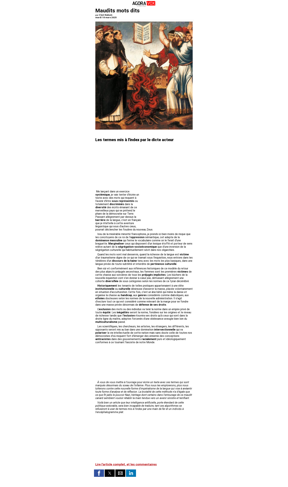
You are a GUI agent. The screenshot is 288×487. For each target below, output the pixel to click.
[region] (168, 207)
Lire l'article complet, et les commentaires (126, 464)
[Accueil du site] (144, 5)
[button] (99, 473)
